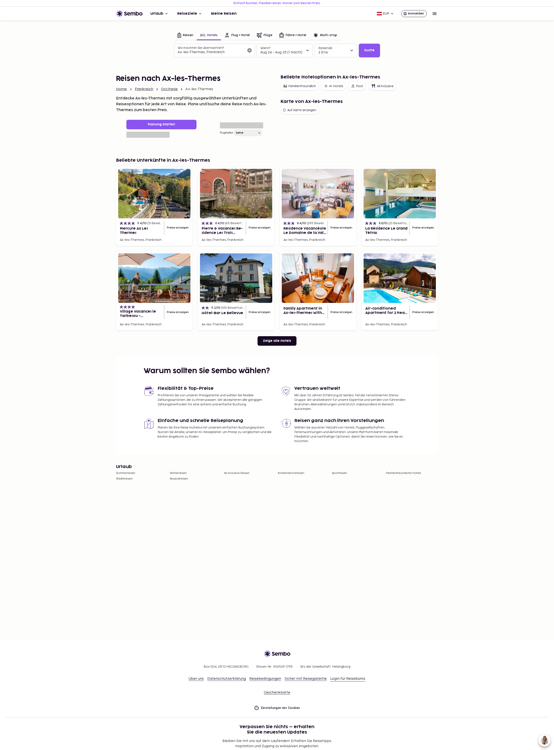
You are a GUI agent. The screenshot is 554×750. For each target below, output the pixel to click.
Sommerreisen (125, 473)
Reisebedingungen (265, 679)
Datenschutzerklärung (226, 679)
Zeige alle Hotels (277, 340)
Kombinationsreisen (291, 473)
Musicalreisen (179, 478)
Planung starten (161, 124)
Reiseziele (187, 13)
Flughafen (226, 132)
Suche (369, 50)
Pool (359, 86)
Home (121, 89)
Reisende (325, 48)
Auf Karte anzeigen (301, 110)
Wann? (265, 48)
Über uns (196, 679)
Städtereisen (124, 478)
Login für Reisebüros (347, 679)
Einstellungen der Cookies (280, 708)
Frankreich (144, 89)
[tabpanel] (277, 51)
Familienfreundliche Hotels (403, 473)
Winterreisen (178, 473)
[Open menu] (434, 13)
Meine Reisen (224, 13)
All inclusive (385, 86)
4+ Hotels (336, 86)
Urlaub (156, 13)
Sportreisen (339, 473)
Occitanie (169, 89)
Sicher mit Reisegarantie (306, 679)
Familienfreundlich (302, 86)
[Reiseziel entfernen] (249, 50)
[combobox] (211, 52)
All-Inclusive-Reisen (237, 473)
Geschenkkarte (277, 693)
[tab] (185, 35)
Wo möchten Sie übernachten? (201, 48)
